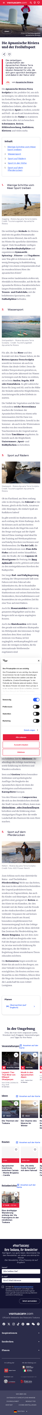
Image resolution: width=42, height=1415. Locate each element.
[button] (21, 1333)
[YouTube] (27, 1324)
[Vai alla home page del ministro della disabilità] (29, 1367)
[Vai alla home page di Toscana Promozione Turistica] (29, 1381)
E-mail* (5, 1277)
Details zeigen (29, 730)
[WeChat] (33, 1324)
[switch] (36, 707)
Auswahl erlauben (21, 745)
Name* (4, 1267)
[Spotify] (38, 1324)
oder (20, 807)
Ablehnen (21, 752)
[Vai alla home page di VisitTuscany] (17, 3)
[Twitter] (9, 1324)
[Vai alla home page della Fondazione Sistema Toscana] (9, 1381)
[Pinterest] (23, 1324)
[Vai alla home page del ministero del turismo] (29, 1370)
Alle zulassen (21, 737)
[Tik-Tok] (18, 1324)
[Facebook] (4, 1324)
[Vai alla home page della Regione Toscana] (10, 1370)
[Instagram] (13, 1324)
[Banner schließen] (38, 661)
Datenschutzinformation (23, 1287)
